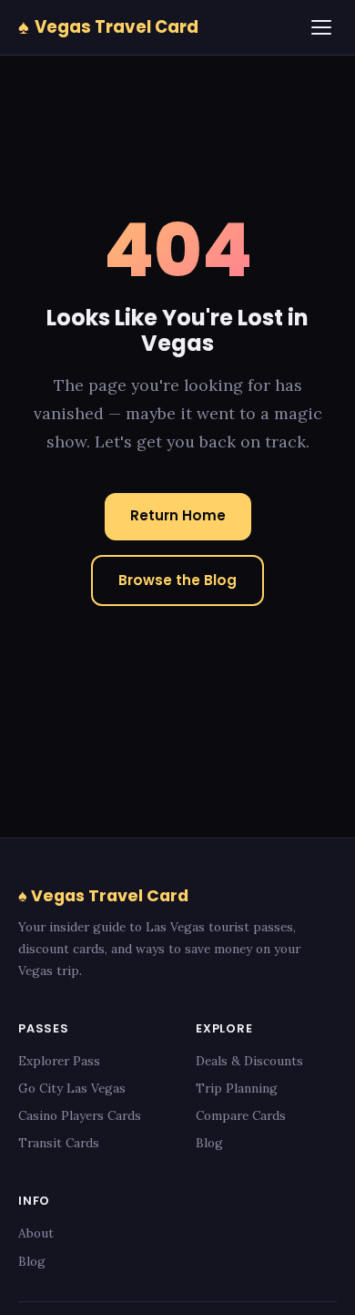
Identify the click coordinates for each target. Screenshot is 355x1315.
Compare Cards (241, 1115)
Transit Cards (58, 1143)
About (36, 1233)
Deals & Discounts (249, 1061)
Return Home (178, 515)
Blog (209, 1143)
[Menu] (321, 27)
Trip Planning (237, 1088)
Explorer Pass (59, 1061)
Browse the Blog (177, 580)
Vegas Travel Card (108, 26)
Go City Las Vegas (72, 1088)
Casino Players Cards (79, 1115)
